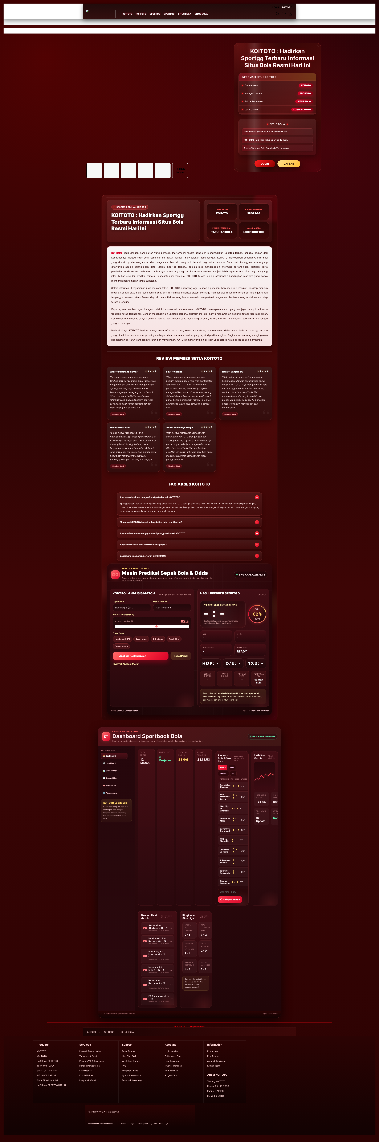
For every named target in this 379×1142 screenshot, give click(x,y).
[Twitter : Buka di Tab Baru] (178, 1123)
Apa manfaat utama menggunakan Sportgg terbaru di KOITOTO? (153, 533)
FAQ (124, 1065)
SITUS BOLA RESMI (46, 1075)
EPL (233, 774)
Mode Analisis (160, 602)
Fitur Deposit (85, 1070)
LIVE (232, 767)
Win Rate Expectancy (123, 615)
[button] (284, 14)
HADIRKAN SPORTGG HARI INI (51, 1085)
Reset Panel (181, 655)
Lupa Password (172, 1061)
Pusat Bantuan (129, 1051)
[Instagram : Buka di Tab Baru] (183, 1123)
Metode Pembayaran (89, 1065)
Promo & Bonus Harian (90, 1051)
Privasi (123, 1123)
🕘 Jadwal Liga (110, 778)
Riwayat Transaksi (173, 1065)
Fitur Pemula (213, 1056)
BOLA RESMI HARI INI (47, 1080)
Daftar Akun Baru (173, 1056)
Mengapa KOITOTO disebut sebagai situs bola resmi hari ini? (151, 522)
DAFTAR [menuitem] (286, 7)
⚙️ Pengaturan (110, 793)
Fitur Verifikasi (171, 1070)
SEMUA (223, 767)
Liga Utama (118, 602)
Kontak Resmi (213, 1065)
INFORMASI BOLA (45, 1065)
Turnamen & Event (88, 1056)
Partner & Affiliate (215, 1091)
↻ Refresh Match (230, 899)
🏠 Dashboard (109, 756)
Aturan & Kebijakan (216, 1061)
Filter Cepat (119, 633)
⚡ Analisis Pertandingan (131, 655)
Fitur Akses (212, 1051)
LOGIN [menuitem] (275, 7)
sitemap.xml (143, 1123)
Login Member (172, 1051)
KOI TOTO (42, 1056)
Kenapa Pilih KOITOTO (218, 1086)
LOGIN (265, 163)
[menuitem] (127, 14)
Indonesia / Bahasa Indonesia (100, 1123)
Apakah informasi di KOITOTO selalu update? (143, 544)
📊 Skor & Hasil (110, 770)
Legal (132, 1123)
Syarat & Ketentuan (131, 1075)
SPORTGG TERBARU (47, 1070)
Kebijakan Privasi (130, 1070)
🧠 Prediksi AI (109, 785)
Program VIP (171, 1075)
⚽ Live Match (109, 763)
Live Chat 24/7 (129, 1056)
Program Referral (87, 1080)
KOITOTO (116, 252)
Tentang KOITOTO (216, 1081)
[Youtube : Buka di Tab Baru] (189, 1123)
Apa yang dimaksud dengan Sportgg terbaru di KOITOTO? (150, 497)
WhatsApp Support (131, 1061)
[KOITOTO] (100, 14)
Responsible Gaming (132, 1080)
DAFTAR (289, 163)
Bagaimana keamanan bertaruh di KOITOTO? (143, 556)
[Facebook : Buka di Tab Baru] (172, 1123)
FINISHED (223, 774)
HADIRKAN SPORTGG (47, 1061)
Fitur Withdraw (86, 1075)
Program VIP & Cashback (91, 1061)
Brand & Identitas (215, 1096)
